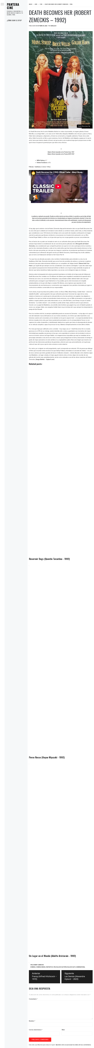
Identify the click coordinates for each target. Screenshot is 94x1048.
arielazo (53, 25)
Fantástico (49, 967)
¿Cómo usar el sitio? (14, 20)
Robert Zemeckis (38, 964)
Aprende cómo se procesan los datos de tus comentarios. (73, 1045)
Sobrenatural (80, 967)
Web (63, 1030)
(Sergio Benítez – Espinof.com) (45, 359)
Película (31, 167)
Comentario (33, 999)
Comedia (32, 967)
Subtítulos (38, 167)
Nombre (32, 1021)
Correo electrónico (35, 1030)
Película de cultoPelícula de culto (65, 967)
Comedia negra (40, 967)
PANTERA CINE (13, 6)
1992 (31, 964)
